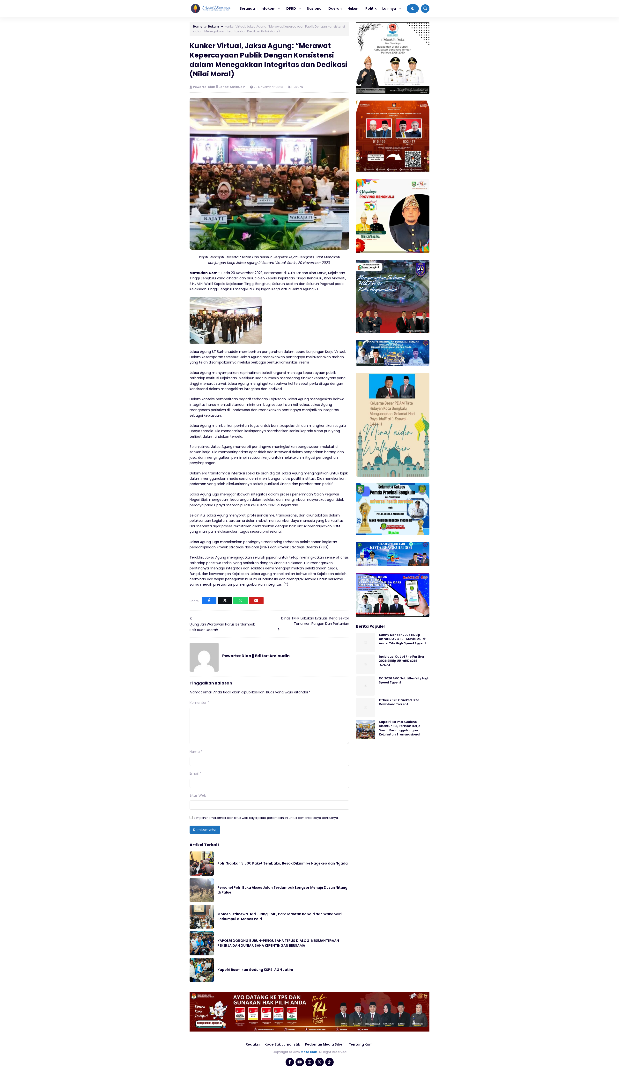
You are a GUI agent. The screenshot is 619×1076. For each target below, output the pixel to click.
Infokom (268, 8)
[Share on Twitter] (225, 600)
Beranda (247, 8)
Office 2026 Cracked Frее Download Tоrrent (399, 702)
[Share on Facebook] (209, 600)
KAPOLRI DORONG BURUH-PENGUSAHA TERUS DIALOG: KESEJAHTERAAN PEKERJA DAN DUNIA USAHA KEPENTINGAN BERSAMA (278, 943)
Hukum (353, 8)
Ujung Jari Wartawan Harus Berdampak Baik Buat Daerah (222, 627)
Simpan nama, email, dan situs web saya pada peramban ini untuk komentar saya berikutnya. (266, 818)
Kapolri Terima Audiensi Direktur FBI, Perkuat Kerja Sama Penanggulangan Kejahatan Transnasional (399, 728)
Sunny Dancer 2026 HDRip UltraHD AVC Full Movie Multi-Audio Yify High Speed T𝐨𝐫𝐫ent (402, 639)
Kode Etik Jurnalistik (282, 1044)
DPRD (291, 8)
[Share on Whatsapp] (240, 600)
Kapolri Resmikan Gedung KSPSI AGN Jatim (255, 969)
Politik (370, 8)
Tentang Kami (361, 1044)
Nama (196, 751)
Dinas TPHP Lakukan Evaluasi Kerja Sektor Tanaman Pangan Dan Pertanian (315, 621)
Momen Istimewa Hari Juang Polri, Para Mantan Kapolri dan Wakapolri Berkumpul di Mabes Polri (279, 916)
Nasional (315, 8)
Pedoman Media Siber (324, 1044)
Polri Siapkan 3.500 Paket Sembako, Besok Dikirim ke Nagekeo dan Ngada (282, 863)
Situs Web (198, 795)
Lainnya (389, 8)
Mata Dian (309, 1052)
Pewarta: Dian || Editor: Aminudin (219, 87)
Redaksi (253, 1044)
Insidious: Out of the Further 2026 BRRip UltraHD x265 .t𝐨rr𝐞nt (402, 660)
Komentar (199, 702)
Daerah (335, 8)
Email (195, 773)
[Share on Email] (256, 600)
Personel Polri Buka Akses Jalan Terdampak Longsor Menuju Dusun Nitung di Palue (282, 890)
